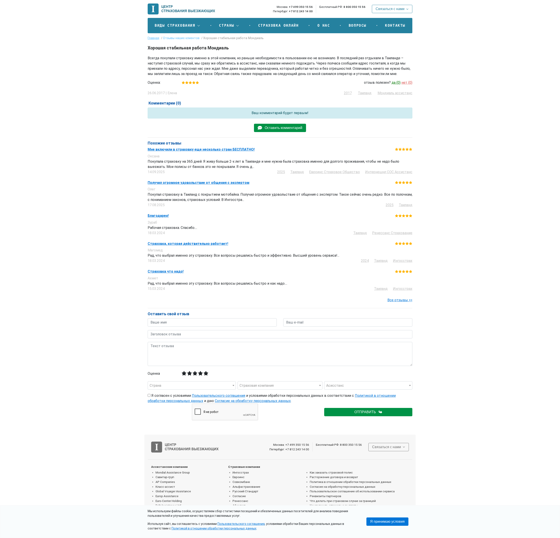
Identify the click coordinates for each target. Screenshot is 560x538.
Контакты (395, 25)
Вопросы (357, 25)
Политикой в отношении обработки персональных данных (214, 528)
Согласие (239, 496)
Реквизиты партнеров (325, 496)
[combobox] (192, 385)
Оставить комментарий (282, 128)
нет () (406, 82)
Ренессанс (240, 501)
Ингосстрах (241, 472)
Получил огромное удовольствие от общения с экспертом (198, 183)
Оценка (154, 373)
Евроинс (239, 477)
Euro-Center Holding (169, 501)
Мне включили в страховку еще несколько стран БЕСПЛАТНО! (201, 149)
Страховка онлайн (278, 25)
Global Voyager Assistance (173, 491)
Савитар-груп (165, 477)
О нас (323, 25)
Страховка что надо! (166, 271)
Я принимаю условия (387, 521)
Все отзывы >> (399, 300)
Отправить (366, 412)
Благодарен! (158, 216)
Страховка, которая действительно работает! (188, 244)
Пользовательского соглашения (218, 395)
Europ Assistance (167, 496)
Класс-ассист (165, 486)
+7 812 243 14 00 (301, 11)
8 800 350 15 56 (354, 7)
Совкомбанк (241, 482)
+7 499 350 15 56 (301, 7)
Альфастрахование (246, 486)
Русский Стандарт (245, 491)
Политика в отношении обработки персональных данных (350, 482)
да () (396, 82)
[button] (177, 25)
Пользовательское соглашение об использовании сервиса (352, 491)
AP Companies (165, 482)
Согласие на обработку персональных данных (253, 401)
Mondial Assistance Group (173, 472)
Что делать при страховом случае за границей (343, 501)
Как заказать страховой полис (331, 472)
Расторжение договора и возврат (334, 477)
